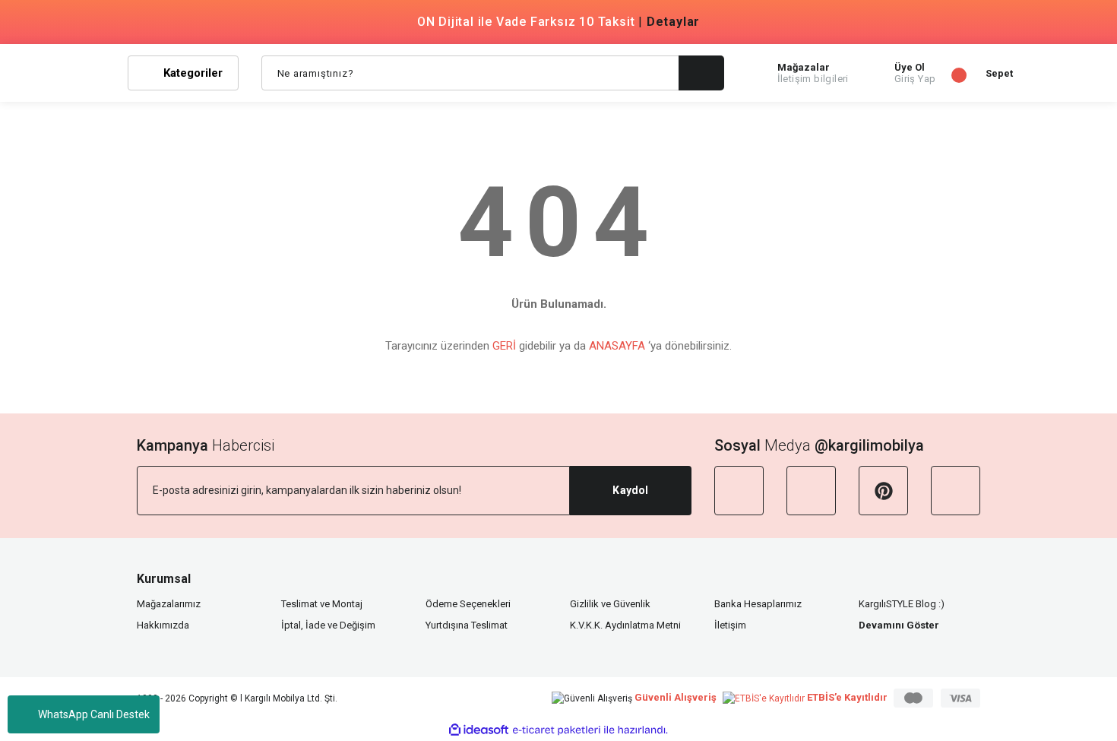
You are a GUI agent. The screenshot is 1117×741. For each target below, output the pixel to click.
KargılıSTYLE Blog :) (902, 604)
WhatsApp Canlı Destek (94, 714)
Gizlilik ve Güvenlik (610, 604)
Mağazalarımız (169, 604)
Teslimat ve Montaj (321, 604)
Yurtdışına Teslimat (467, 625)
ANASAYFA (617, 346)
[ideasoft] (478, 730)
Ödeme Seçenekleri (468, 604)
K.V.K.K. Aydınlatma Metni (625, 625)
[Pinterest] (883, 490)
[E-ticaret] (556, 730)
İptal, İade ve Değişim (328, 625)
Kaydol (630, 490)
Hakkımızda (163, 625)
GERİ (504, 346)
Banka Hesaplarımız (758, 604)
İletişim (730, 625)
